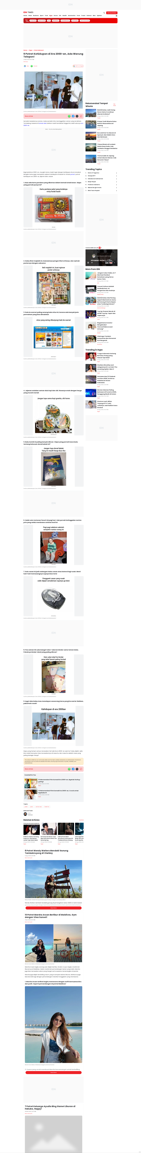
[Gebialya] (25, 814)
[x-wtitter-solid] (77, 116)
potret (72, 174)
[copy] (81, 116)
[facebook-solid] (73, 116)
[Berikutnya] (84, 905)
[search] (104, 13)
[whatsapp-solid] (69, 116)
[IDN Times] (28, 12)
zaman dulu (43, 123)
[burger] (117, 16)
